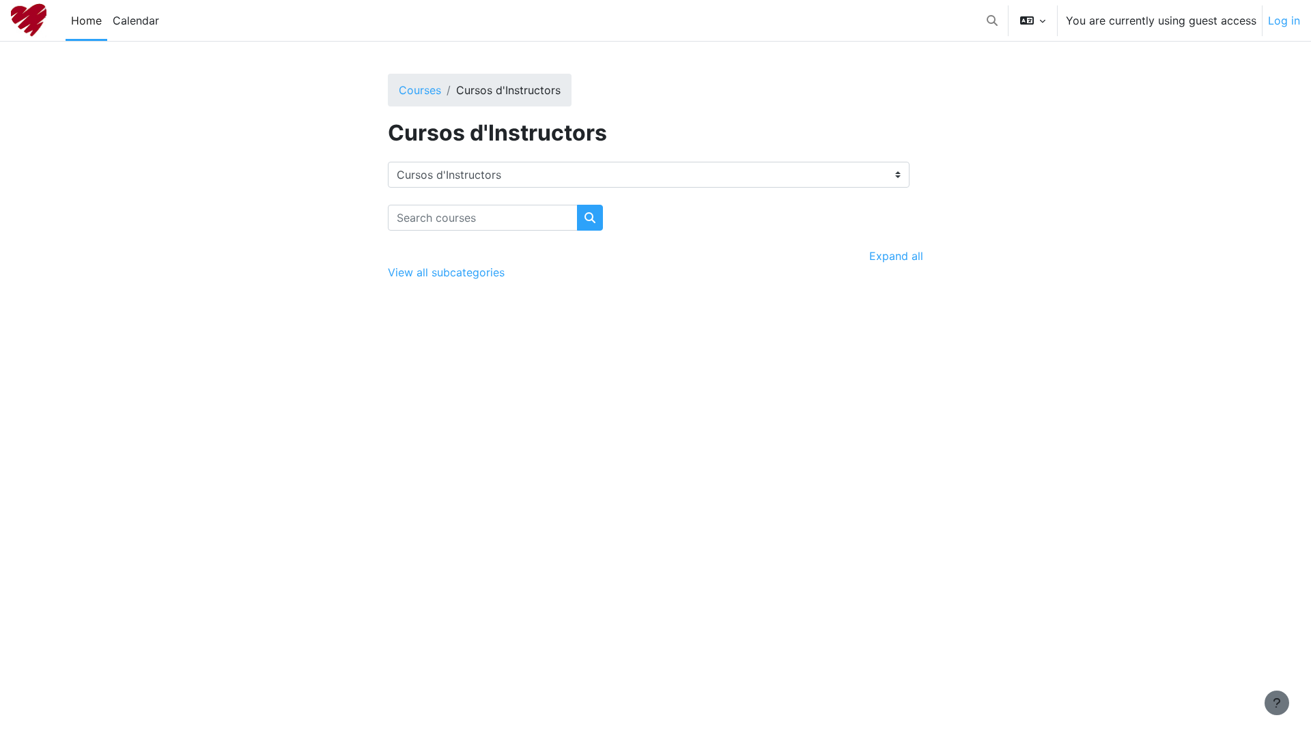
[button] (992, 20)
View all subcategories (446, 272)
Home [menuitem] (86, 20)
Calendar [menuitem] (136, 20)
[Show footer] (1277, 703)
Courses (420, 90)
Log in (1284, 20)
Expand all (896, 256)
